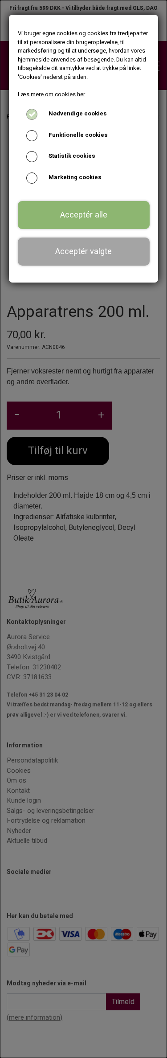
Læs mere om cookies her (51, 94)
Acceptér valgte (83, 252)
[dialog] (83, 529)
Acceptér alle (83, 215)
